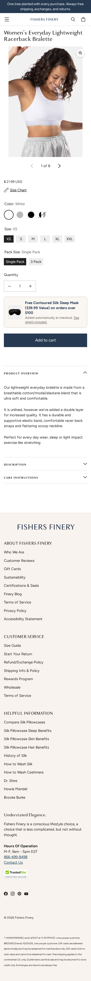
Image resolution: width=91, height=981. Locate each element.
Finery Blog (13, 594)
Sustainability (14, 577)
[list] (45, 101)
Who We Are (14, 552)
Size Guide (12, 645)
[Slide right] (59, 166)
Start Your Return (18, 654)
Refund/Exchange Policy (23, 662)
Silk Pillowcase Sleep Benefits (27, 730)
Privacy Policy (15, 611)
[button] (16, 874)
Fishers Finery (24, 917)
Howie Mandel (15, 789)
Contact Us (13, 862)
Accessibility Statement (23, 619)
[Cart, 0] (84, 19)
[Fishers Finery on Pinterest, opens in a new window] (19, 893)
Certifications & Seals (21, 585)
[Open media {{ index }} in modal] (45, 101)
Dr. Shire (10, 781)
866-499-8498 (15, 857)
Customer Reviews (19, 560)
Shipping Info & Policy (22, 671)
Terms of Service (17, 602)
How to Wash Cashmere (23, 772)
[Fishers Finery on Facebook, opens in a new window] (5, 893)
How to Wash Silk (18, 764)
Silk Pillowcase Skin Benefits (26, 739)
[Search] (73, 19)
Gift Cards (12, 569)
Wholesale (12, 687)
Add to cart (45, 340)
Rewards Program (18, 679)
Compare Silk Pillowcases (24, 722)
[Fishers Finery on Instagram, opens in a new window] (12, 893)
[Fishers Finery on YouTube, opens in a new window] (26, 893)
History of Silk (15, 755)
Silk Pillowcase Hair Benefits (26, 747)
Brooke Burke (14, 797)
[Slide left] (32, 166)
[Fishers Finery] (44, 19)
